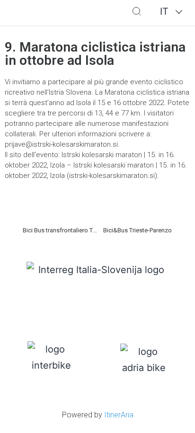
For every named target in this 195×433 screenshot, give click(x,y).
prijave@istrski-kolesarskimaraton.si (61, 144)
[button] (104, 13)
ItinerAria (118, 414)
